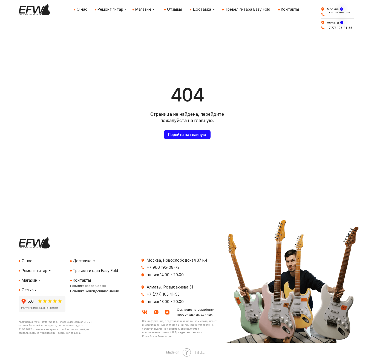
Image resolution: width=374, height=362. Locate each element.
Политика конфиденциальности (94, 291)
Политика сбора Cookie (88, 286)
